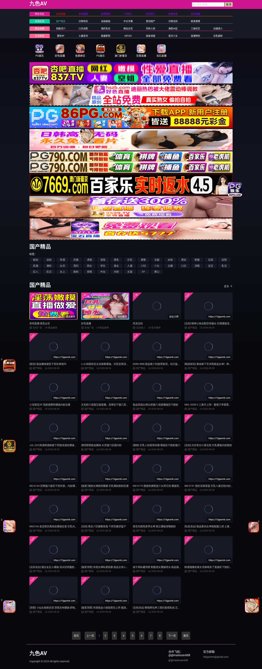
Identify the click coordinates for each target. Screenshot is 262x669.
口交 (183, 265)
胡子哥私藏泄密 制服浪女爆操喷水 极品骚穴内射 (159, 567)
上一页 (90, 635)
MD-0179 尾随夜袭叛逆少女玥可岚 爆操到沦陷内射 (161, 485)
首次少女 (173, 35)
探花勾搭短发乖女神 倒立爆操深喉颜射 (154, 526)
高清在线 (39, 21)
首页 (76, 635)
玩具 (210, 259)
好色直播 (86, 323)
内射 (116, 271)
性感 (62, 259)
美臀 (143, 259)
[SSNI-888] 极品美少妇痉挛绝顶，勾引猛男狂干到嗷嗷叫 (164, 364)
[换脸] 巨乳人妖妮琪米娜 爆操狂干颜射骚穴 (156, 445)
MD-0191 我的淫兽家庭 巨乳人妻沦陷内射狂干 (210, 485)
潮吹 (49, 265)
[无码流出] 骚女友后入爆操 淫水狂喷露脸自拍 (54, 567)
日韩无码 (173, 21)
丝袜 (170, 259)
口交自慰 (83, 28)
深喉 (197, 265)
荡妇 (75, 265)
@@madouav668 (178, 660)
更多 (226, 286)
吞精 (89, 271)
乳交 (224, 265)
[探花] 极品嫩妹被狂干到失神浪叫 (47, 364)
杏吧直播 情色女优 (39, 323)
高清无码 (138, 323)
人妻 (129, 265)
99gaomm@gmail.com (215, 656)
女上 (62, 271)
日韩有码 (83, 21)
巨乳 (129, 259)
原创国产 (150, 21)
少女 (156, 265)
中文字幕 (128, 21)
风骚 (75, 259)
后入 (35, 271)
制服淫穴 (60, 28)
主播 (170, 265)
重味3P (60, 35)
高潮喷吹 (195, 35)
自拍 (49, 259)
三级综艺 (195, 28)
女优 (62, 265)
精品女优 (128, 28)
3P (143, 271)
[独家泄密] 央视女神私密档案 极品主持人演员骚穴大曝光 (112, 567)
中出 (102, 271)
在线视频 (39, 35)
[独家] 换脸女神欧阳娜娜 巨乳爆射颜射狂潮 (105, 485)
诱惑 (89, 259)
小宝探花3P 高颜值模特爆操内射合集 (49, 404)
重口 (156, 271)
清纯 (102, 259)
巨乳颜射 (218, 35)
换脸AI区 (173, 28)
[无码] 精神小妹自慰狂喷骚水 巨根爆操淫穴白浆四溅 (213, 323)
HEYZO (128, 35)
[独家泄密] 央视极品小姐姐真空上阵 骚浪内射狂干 (108, 607)
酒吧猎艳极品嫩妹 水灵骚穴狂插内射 (101, 445)
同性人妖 (150, 28)
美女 (116, 265)
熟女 (89, 265)
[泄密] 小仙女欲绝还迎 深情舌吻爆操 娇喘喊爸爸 (55, 607)
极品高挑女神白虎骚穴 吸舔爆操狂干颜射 (155, 404)
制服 (197, 259)
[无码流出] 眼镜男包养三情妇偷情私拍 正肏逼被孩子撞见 (164, 607)
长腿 (156, 259)
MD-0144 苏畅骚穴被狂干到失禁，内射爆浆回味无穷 (58, 485)
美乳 (116, 259)
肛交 (49, 271)
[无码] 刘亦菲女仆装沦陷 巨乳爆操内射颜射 (208, 445)
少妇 (143, 265)
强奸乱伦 (105, 28)
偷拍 (35, 259)
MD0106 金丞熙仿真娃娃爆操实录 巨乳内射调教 (55, 526)
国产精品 (60, 21)
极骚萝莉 (105, 35)
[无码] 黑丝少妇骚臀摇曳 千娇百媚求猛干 (103, 526)
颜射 (75, 271)
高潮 (35, 265)
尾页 (185, 635)
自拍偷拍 (105, 21)
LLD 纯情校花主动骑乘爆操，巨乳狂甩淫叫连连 (107, 364)
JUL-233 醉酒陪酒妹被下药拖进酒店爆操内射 (54, 445)
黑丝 (183, 259)
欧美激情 (195, 21)
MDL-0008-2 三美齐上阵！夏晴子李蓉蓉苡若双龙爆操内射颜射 (219, 404)
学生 (102, 265)
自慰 (224, 259)
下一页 (172, 635)
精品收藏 (39, 28)
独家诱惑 (150, 35)
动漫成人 (218, 28)
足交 (210, 265)
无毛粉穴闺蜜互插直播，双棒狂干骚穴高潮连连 (107, 404)
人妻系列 (83, 35)
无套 (129, 271)
